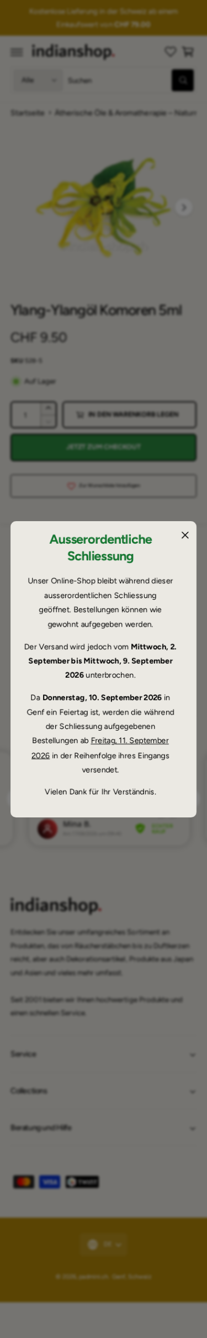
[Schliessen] (184, 534)
